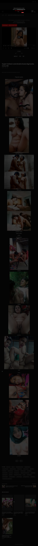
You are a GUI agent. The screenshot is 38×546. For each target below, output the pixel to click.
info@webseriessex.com (21, 9)
